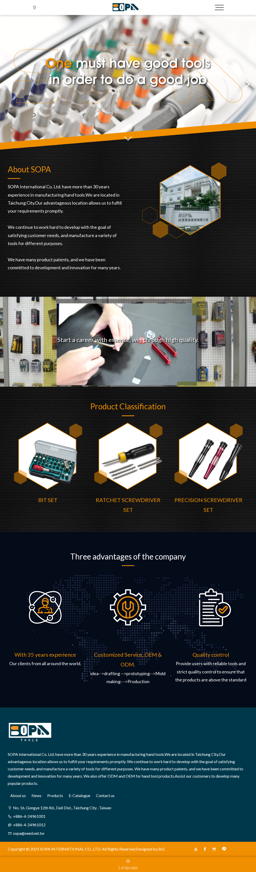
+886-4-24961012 (29, 824)
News (37, 795)
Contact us (105, 795)
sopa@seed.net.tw (28, 833)
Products (55, 795)
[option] (48, 469)
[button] (10, 84)
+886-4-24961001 (29, 816)
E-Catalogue (79, 795)
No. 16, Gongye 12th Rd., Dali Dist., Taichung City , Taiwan (62, 807)
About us (18, 795)
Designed (144, 849)
